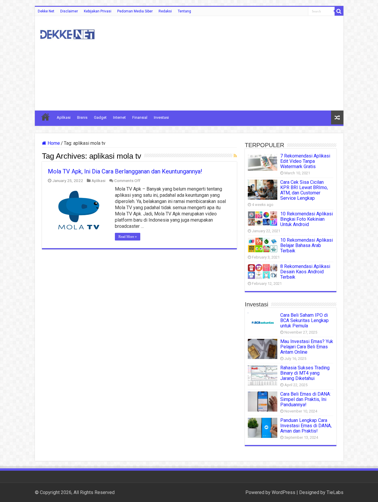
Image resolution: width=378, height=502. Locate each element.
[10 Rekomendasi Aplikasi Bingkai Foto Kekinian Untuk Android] (262, 218)
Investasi (161, 117)
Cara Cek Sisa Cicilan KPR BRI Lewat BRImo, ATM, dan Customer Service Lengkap (304, 190)
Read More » (127, 237)
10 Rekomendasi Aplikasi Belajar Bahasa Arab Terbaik (306, 245)
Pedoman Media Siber (135, 11)
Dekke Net (46, 11)
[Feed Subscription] (235, 155)
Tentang (184, 11)
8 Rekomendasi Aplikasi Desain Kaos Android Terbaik (305, 272)
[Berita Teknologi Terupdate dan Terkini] (67, 33)
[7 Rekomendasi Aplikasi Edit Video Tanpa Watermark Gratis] (262, 162)
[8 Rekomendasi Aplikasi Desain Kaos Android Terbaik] (262, 271)
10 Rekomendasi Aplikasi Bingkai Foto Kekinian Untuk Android (306, 219)
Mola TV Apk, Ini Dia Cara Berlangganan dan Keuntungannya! (125, 171)
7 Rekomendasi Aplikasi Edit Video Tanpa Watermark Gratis (305, 161)
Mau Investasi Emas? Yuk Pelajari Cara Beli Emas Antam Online (306, 347)
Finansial (139, 117)
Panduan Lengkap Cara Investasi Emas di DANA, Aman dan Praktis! (306, 425)
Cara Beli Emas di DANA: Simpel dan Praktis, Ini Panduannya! (305, 399)
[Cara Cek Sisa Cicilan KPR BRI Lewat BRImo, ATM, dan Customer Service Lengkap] (262, 190)
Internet (119, 117)
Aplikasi (64, 117)
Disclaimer (69, 11)
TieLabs (335, 492)
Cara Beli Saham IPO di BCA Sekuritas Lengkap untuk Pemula (304, 320)
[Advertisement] (231, 63)
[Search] (339, 11)
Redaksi (165, 11)
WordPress (283, 492)
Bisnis (82, 117)
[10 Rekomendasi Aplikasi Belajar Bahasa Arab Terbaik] (262, 245)
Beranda (45, 117)
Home (53, 143)
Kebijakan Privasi (97, 11)
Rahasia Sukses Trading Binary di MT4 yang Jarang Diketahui (305, 373)
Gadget (100, 117)
